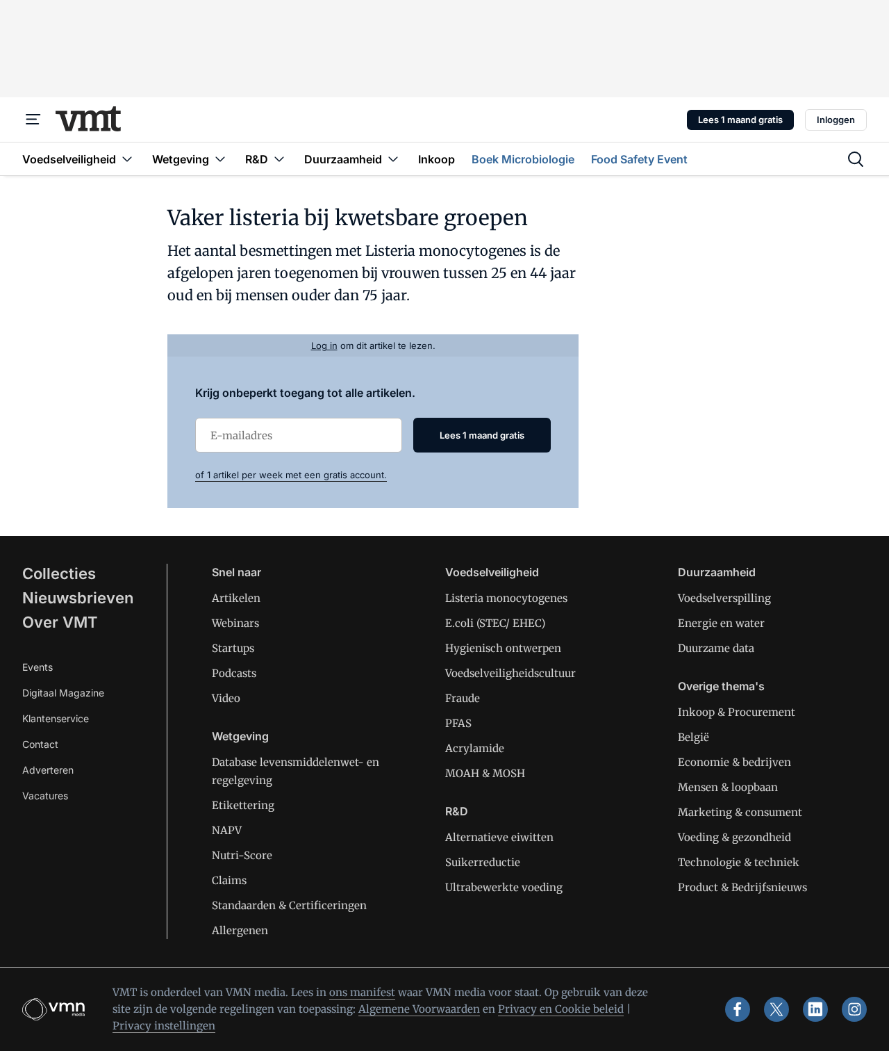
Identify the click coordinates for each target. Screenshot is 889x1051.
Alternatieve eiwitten (499, 837)
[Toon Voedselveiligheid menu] (127, 158)
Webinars (235, 623)
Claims (229, 880)
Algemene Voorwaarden (419, 1009)
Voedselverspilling (724, 598)
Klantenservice (55, 718)
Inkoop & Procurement (736, 712)
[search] (856, 159)
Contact (40, 744)
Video (226, 698)
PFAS (458, 723)
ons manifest (362, 992)
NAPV (227, 830)
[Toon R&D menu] (279, 158)
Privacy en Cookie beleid (561, 1009)
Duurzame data (716, 648)
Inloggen (836, 119)
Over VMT (60, 622)
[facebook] (737, 1009)
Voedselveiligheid (492, 572)
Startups (233, 648)
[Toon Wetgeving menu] (220, 158)
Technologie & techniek (738, 862)
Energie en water (721, 623)
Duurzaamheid (717, 572)
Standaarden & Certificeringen (289, 905)
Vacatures (45, 795)
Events (37, 667)
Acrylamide (474, 748)
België (693, 737)
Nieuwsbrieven (77, 598)
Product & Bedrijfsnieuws (742, 887)
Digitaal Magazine (63, 693)
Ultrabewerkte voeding (504, 887)
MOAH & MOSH (485, 773)
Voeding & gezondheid (734, 837)
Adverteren (48, 770)
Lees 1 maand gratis (740, 119)
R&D (456, 811)
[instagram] (854, 1009)
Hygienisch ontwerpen (503, 648)
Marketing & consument (740, 812)
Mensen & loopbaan (728, 787)
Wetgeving (240, 736)
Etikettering (243, 805)
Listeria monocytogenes (506, 598)
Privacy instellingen (164, 1025)
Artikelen (236, 598)
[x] (776, 1009)
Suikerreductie (482, 862)
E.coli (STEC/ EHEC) (495, 623)
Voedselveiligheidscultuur (510, 673)
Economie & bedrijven (734, 762)
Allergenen (240, 930)
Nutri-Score (242, 855)
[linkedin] (815, 1009)
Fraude (462, 698)
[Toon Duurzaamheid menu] (393, 158)
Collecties (59, 573)
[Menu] (33, 119)
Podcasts (234, 673)
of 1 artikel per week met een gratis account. (291, 474)
